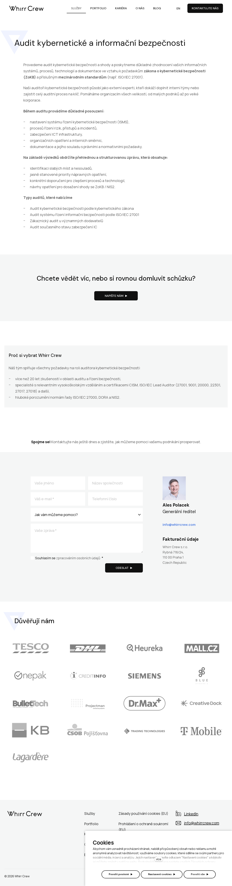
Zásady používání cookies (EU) (143, 813)
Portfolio (91, 824)
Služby (89, 813)
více (158, 859)
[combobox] (87, 514)
